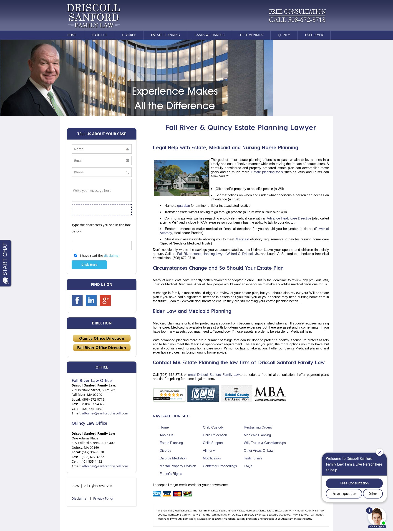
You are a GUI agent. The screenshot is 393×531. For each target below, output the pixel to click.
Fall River (314, 35)
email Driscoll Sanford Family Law (213, 374)
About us (99, 35)
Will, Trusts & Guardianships (265, 443)
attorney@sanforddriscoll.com (105, 413)
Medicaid (242, 239)
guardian (183, 205)
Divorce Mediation (173, 458)
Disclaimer (80, 498)
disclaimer (112, 255)
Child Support (213, 443)
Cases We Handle (210, 35)
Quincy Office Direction (101, 338)
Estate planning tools (266, 172)
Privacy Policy (103, 498)
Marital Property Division (178, 466)
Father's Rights (171, 474)
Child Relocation (215, 435)
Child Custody (213, 427)
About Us (167, 435)
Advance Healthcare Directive (289, 218)
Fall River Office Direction (101, 347)
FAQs (248, 466)
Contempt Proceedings (220, 466)
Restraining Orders (258, 427)
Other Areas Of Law (258, 450)
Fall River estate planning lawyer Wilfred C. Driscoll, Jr (217, 254)
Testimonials (251, 35)
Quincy (284, 35)
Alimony (209, 450)
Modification (212, 458)
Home (72, 35)
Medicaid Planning (257, 435)
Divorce (129, 35)
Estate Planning (165, 35)
